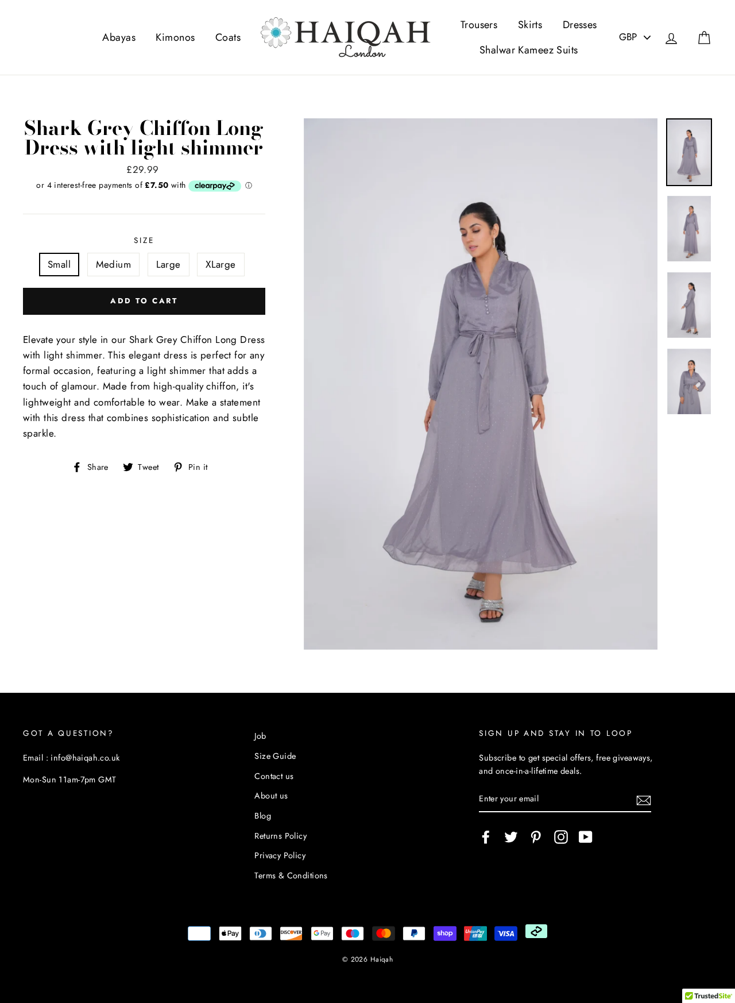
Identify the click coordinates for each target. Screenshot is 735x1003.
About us (271, 795)
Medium (113, 264)
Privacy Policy (279, 855)
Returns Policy (280, 836)
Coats (228, 37)
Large (168, 264)
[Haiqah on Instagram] (561, 837)
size (144, 240)
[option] (481, 384)
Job (260, 736)
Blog (262, 815)
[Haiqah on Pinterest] (536, 837)
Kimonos (175, 37)
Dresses (580, 24)
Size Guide (275, 756)
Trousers (479, 24)
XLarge (221, 264)
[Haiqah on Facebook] (486, 837)
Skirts (530, 24)
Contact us (273, 776)
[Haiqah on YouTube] (586, 837)
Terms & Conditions (291, 875)
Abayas (119, 37)
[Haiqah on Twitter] (511, 837)
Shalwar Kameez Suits (528, 50)
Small (59, 264)
